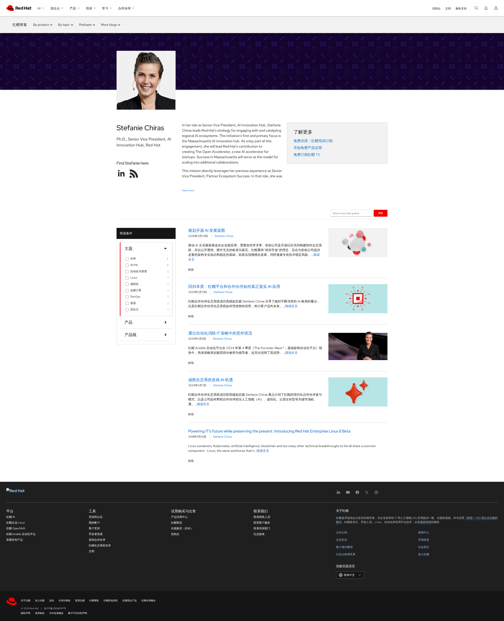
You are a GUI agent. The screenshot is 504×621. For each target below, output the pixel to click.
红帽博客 (20, 24)
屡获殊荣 (425, 522)
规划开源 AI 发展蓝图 (206, 230)
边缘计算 (135, 290)
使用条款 (39, 613)
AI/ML (134, 265)
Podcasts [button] (85, 25)
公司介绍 (341, 532)
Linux (133, 277)
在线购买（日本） (182, 528)
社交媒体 (259, 534)
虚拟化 (134, 284)
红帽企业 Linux (15, 522)
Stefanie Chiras (224, 236)
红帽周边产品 (129, 600)
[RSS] (134, 173)
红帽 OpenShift (15, 528)
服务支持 (461, 8)
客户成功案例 (344, 547)
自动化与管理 (138, 271)
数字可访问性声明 (77, 613)
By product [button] (41, 25)
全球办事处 (64, 600)
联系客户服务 (262, 522)
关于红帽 (25, 600)
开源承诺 (423, 540)
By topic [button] (64, 25)
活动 (51, 600)
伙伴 (133, 258)
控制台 (436, 8)
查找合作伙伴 (97, 540)
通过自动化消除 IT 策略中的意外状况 (220, 333)
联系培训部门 (262, 528)
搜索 (380, 213)
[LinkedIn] (338, 494)
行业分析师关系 (345, 554)
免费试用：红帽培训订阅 (313, 141)
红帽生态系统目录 (100, 545)
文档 (448, 8)
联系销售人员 (262, 517)
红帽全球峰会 (148, 600)
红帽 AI (10, 517)
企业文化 (341, 540)
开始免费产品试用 (308, 147)
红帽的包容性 (111, 600)
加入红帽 (423, 554)
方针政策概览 (56, 613)
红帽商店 (176, 522)
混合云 (134, 309)
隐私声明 (25, 613)
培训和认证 (96, 517)
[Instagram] (376, 494)
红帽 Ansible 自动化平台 (21, 534)
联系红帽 (80, 600)
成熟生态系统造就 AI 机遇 (210, 379)
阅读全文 (291, 306)
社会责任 (423, 547)
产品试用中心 (179, 517)
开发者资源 (96, 534)
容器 (133, 303)
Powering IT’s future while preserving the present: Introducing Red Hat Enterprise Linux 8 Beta (269, 431)
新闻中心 (423, 532)
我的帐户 (94, 522)
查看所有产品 (14, 540)
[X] (366, 494)
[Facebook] (357, 494)
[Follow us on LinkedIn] (121, 173)
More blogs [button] (109, 25)
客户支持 (94, 528)
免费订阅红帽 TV (307, 154)
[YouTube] (348, 494)
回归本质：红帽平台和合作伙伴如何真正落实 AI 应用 (234, 286)
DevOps (135, 296)
